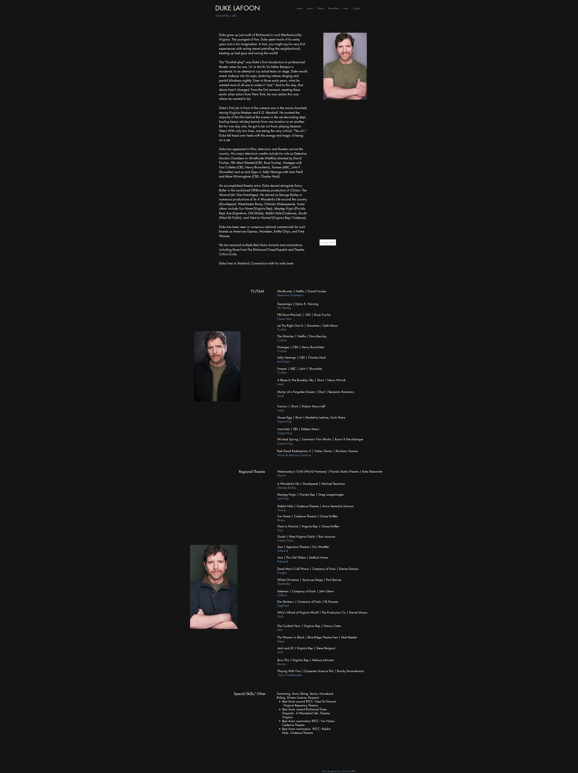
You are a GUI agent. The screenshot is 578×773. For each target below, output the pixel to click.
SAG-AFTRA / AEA (226, 15)
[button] (320, 8)
